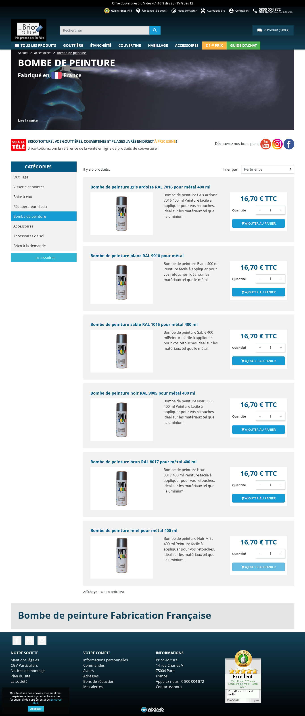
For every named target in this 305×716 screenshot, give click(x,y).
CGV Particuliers (24, 665)
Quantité (239, 210)
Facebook (17, 640)
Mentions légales (25, 660)
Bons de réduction (98, 681)
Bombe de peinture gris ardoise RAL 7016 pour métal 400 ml (150, 187)
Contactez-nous (169, 686)
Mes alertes (93, 686)
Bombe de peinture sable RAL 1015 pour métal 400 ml (144, 324)
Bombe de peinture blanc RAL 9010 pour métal (137, 255)
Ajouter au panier (258, 223)
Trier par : (231, 169)
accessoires (45, 257)
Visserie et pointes (28, 186)
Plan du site (20, 676)
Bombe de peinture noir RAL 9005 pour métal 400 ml (142, 393)
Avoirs (88, 670)
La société (19, 681)
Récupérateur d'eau (30, 206)
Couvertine (129, 45)
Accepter (35, 708)
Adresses (91, 676)
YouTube (29, 640)
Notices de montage (28, 670)
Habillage (158, 45)
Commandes (94, 665)
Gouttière (73, 45)
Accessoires (186, 45)
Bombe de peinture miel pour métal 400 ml (134, 530)
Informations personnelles (105, 660)
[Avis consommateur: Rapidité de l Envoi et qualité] (243, 676)
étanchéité (100, 45)
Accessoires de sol (28, 236)
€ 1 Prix (214, 45)
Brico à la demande (29, 245)
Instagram (42, 640)
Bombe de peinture (29, 216)
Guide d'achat (243, 45)
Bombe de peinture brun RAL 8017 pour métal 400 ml (143, 461)
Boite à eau (22, 196)
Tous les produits (35, 45)
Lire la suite (28, 120)
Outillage (20, 177)
